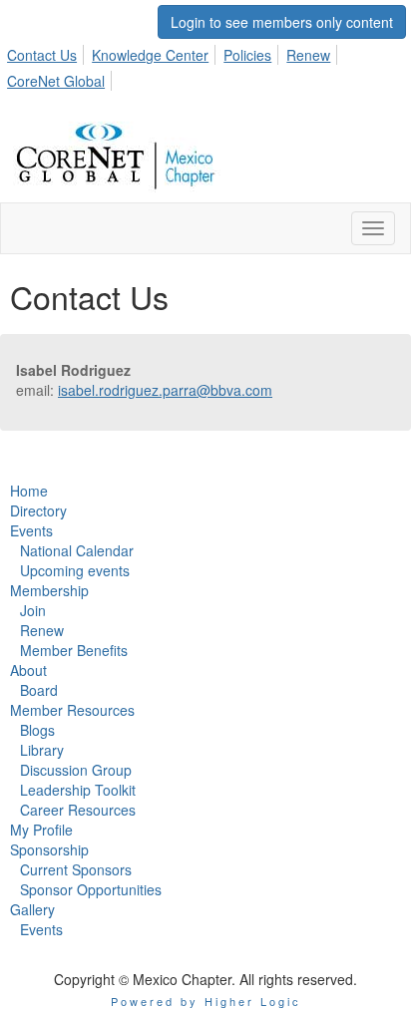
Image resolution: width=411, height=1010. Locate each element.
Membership (49, 590)
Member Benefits (74, 650)
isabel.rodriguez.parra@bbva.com (165, 390)
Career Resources (78, 810)
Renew (308, 55)
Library (42, 750)
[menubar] (205, 65)
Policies (247, 55)
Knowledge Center (150, 55)
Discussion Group (76, 770)
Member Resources (72, 710)
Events (31, 530)
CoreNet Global (56, 81)
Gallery (32, 909)
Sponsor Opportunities (91, 889)
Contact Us (42, 55)
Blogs (37, 730)
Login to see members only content (282, 22)
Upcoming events (75, 570)
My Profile (41, 830)
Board (39, 690)
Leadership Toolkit (78, 790)
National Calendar (77, 550)
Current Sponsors (76, 869)
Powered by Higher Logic (206, 1001)
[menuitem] (47, 52)
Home (29, 491)
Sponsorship (49, 849)
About (28, 670)
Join (33, 610)
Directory (38, 510)
